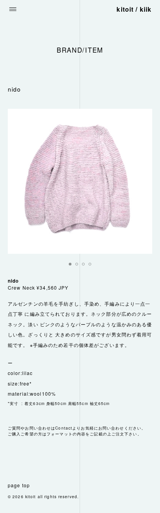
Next (142, 181)
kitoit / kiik (134, 9)
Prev (18, 181)
